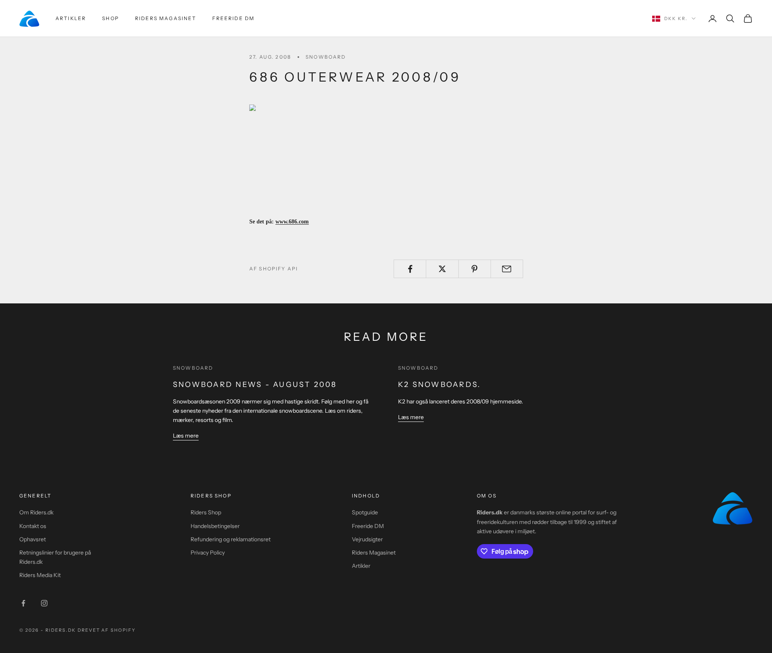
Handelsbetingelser (215, 526)
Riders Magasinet (166, 18)
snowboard (326, 57)
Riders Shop (206, 512)
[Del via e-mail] (507, 269)
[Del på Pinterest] (475, 269)
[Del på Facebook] (410, 269)
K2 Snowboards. (439, 384)
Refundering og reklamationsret (231, 539)
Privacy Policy (208, 552)
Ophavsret (32, 539)
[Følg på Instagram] (44, 603)
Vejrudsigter (367, 539)
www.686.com (292, 222)
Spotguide (365, 512)
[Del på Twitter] (442, 269)
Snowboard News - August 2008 (255, 384)
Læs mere (186, 435)
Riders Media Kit (40, 575)
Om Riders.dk (36, 512)
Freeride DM (233, 18)
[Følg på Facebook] (23, 603)
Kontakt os (32, 526)
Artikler (70, 18)
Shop (110, 18)
